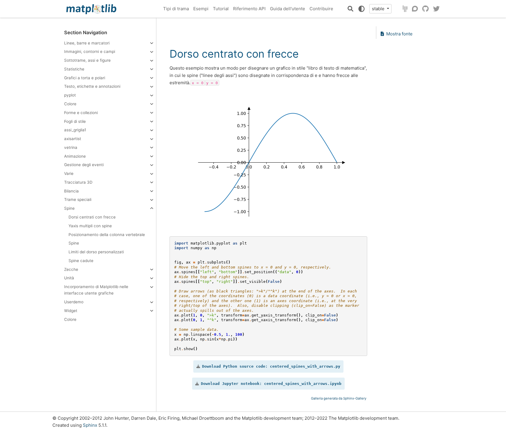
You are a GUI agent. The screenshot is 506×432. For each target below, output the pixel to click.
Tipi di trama (176, 8)
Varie (68, 173)
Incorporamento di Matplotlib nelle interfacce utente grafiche (96, 289)
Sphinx (90, 425)
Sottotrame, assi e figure (87, 60)
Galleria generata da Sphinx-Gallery (338, 398)
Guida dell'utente (287, 8)
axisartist (72, 138)
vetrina (70, 147)
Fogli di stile (75, 121)
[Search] (350, 9)
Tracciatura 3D (78, 182)
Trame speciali (77, 199)
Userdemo (73, 302)
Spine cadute (81, 260)
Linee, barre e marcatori (87, 42)
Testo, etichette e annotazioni (92, 86)
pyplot (70, 95)
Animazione (75, 156)
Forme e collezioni (81, 112)
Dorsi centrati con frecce (92, 217)
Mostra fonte (399, 34)
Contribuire (321, 8)
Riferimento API (249, 8)
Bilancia (71, 191)
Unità (69, 278)
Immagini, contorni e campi (89, 51)
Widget (70, 310)
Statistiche (74, 69)
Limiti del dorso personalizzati (96, 251)
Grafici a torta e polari (84, 77)
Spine (69, 208)
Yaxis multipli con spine (90, 225)
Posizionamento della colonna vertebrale (107, 234)
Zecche (71, 269)
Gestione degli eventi (84, 164)
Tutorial (221, 8)
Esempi (200, 8)
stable (379, 8)
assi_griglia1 (75, 130)
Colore (70, 103)
